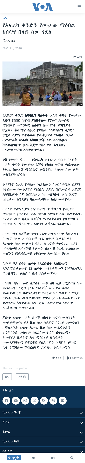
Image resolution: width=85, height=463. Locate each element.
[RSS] (44, 401)
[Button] (78, 56)
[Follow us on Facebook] (6, 401)
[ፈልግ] (72, 458)
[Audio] (33, 458)
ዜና (5, 18)
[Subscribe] (62, 401)
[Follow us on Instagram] (25, 401)
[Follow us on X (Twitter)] (34, 401)
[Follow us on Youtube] (16, 401)
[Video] (53, 458)
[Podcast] (53, 401)
